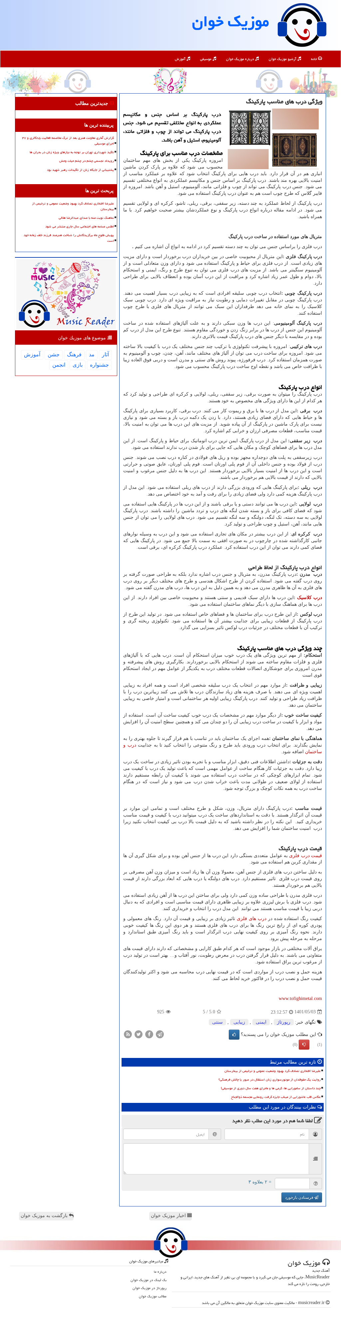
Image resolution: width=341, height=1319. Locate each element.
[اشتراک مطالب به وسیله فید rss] (128, 1033)
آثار (105, 354)
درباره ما (160, 1271)
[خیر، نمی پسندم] (304, 1045)
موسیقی (206, 58)
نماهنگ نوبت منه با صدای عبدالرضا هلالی (86, 217)
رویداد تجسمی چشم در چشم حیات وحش (86, 161)
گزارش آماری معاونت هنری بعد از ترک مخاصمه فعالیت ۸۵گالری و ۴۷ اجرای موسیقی (68, 141)
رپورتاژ (283, 1022)
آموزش (180, 58)
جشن (54, 354)
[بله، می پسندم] (234, 1035)
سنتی (217, 1022)
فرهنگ (74, 354)
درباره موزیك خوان (240, 58)
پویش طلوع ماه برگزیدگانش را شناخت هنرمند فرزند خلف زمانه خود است (69, 238)
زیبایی (239, 1022)
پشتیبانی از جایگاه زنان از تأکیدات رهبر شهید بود (80, 169)
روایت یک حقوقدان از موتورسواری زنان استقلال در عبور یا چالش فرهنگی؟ (269, 1079)
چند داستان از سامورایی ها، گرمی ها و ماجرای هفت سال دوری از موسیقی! (271, 1088)
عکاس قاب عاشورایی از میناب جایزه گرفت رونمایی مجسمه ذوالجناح (276, 1097)
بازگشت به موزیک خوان (45, 1215)
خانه (314, 58)
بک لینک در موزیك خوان (149, 1279)
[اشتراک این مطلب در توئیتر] (138, 1033)
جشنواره (99, 365)
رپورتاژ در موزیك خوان (150, 1287)
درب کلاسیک (309, 597)
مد (92, 354)
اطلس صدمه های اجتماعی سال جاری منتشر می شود (79, 226)
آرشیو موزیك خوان (283, 58)
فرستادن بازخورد (299, 1197)
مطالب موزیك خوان (153, 1296)
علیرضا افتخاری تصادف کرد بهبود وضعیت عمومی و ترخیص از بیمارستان (272, 1071)
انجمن (58, 365)
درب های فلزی (251, 918)
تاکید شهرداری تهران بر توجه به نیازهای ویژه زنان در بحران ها (72, 152)
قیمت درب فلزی (305, 855)
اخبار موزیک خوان (169, 1215)
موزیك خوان (230, 21)
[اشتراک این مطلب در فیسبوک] (149, 1033)
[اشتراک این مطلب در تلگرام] (160, 1033)
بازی (78, 365)
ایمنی (261, 1022)
